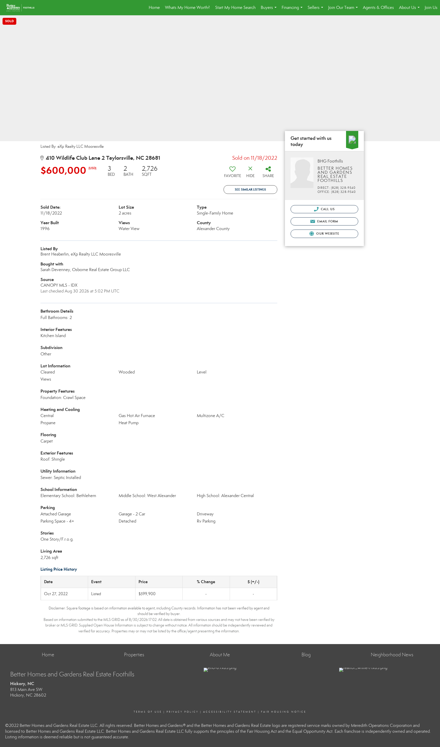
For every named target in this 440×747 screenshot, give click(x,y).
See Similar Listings (250, 189)
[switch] (232, 173)
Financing (293, 10)
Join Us (431, 7)
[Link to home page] (23, 7)
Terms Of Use (148, 711)
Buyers (270, 10)
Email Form (327, 221)
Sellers (316, 10)
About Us (410, 10)
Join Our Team (344, 10)
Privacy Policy (183, 711)
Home (154, 7)
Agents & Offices (378, 7)
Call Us (327, 209)
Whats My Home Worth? (187, 7)
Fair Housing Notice (283, 711)
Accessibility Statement (229, 711)
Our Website (327, 233)
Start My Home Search (235, 7)
